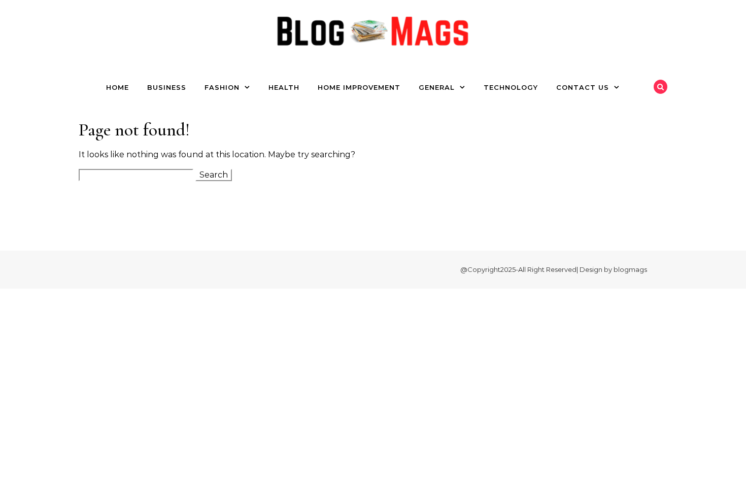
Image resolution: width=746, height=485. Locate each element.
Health (283, 87)
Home (117, 87)
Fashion (222, 87)
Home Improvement (359, 87)
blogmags (630, 269)
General (437, 87)
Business (166, 87)
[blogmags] (373, 34)
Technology (511, 87)
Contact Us (582, 87)
